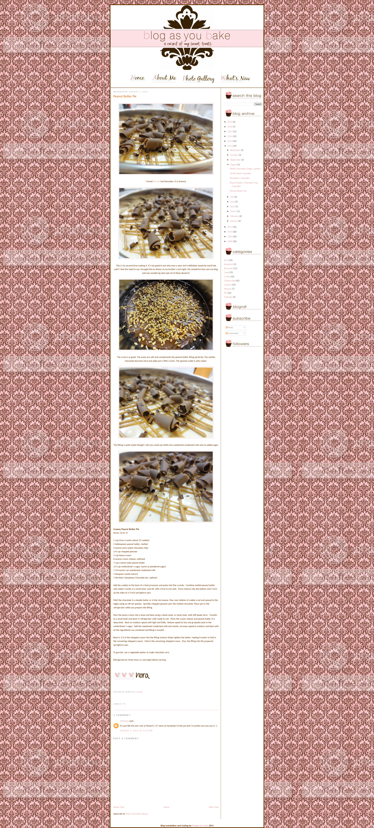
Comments (233, 333)
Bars (226, 260)
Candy (227, 277)
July (232, 197)
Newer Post (118, 807)
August (233, 165)
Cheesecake (229, 281)
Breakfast (228, 264)
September (235, 160)
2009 (230, 237)
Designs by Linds (200, 826)
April (232, 207)
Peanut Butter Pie (238, 191)
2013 (230, 141)
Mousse (227, 289)
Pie (124, 704)
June (232, 202)
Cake (226, 272)
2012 (230, 146)
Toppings (228, 297)
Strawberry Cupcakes (240, 178)
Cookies (227, 285)
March (233, 211)
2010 (230, 232)
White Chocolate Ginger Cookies (245, 169)
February (234, 216)
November (235, 150)
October (234, 155)
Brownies (228, 268)
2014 (230, 136)
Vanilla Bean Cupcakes (240, 173)
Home (166, 807)
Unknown (124, 721)
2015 (230, 131)
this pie (156, 181)
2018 (230, 127)
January (234, 221)
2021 (230, 122)
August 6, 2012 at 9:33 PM (136, 731)
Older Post (214, 807)
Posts (230, 328)
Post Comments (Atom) (137, 814)
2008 (230, 241)
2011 (230, 227)
